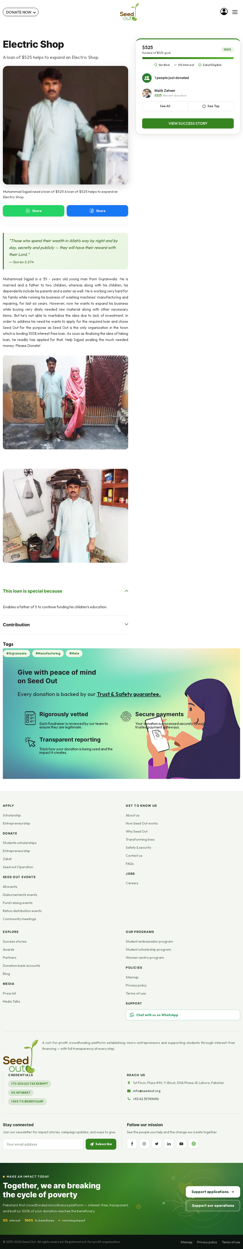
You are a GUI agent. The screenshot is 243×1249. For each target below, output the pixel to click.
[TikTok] (194, 1144)
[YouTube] (181, 1144)
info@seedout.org (146, 1091)
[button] (65, 402)
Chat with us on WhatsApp (157, 1015)
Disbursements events (20, 895)
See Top (213, 106)
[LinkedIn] (169, 1144)
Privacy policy (136, 985)
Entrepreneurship (16, 823)
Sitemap (132, 977)
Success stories (15, 941)
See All (165, 106)
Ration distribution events (22, 911)
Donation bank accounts (21, 965)
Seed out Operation (18, 867)
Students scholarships (20, 843)
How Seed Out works (142, 823)
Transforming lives (140, 839)
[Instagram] (144, 1144)
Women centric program (145, 957)
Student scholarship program (148, 949)
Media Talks (11, 1001)
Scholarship (12, 815)
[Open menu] (235, 12)
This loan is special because (32, 591)
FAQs (130, 864)
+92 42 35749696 (146, 1099)
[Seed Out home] (20, 1056)
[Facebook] (132, 1144)
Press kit (9, 993)
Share (37, 211)
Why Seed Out (137, 831)
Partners (9, 957)
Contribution (16, 624)
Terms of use (136, 993)
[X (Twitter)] (157, 1144)
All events (10, 887)
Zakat (7, 859)
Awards (8, 949)
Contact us (134, 855)
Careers (132, 883)
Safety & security (138, 847)
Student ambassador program (149, 941)
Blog (6, 974)
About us (133, 815)
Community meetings (19, 919)
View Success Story (187, 123)
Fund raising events (18, 903)
